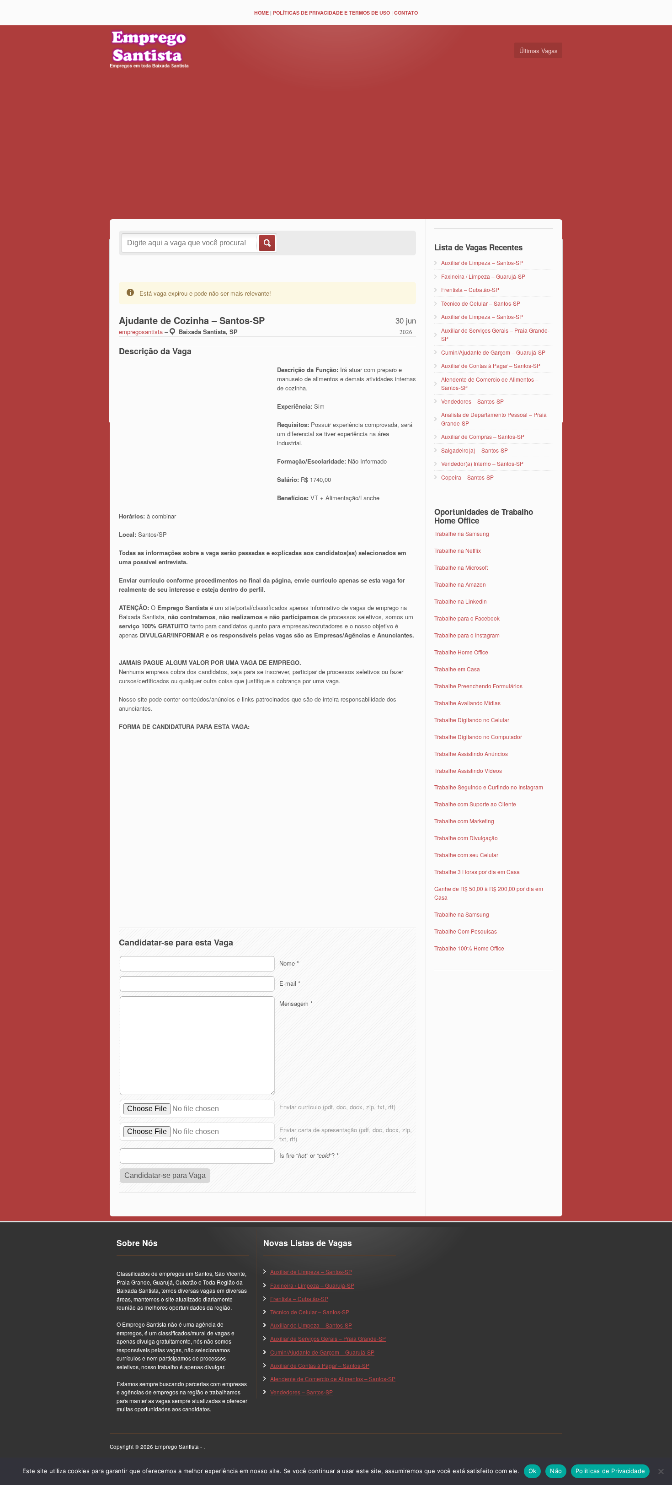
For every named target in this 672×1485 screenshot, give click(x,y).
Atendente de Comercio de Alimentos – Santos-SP (332, 1378)
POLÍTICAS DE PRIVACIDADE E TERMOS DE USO (331, 12)
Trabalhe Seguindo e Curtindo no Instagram (488, 787)
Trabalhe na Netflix (457, 550)
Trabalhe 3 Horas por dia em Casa (477, 871)
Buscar (266, 243)
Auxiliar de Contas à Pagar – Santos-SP (490, 365)
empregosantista (141, 331)
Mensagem (296, 1003)
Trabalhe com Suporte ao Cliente (475, 804)
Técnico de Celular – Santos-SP (480, 303)
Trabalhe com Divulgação (466, 838)
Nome (289, 963)
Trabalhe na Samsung (461, 533)
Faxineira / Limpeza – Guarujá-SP (483, 276)
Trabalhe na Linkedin (460, 601)
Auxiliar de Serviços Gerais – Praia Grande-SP (328, 1338)
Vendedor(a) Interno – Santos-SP (482, 463)
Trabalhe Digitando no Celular (471, 720)
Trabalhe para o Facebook (467, 618)
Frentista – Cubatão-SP (470, 289)
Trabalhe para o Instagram (467, 635)
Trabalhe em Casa (457, 669)
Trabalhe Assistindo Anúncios (471, 753)
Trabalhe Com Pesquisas (465, 931)
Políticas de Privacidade (610, 1470)
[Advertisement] (336, 146)
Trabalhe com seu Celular (466, 855)
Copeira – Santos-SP (467, 477)
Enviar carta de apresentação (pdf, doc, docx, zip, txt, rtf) (345, 1134)
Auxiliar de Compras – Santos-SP (482, 436)
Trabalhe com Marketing (464, 821)
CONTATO (406, 12)
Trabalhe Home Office (461, 652)
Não (556, 1470)
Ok (532, 1470)
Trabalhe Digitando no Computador (478, 736)
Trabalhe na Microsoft (461, 567)
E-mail (289, 983)
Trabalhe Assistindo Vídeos (468, 770)
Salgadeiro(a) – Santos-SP (474, 450)
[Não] (660, 1471)
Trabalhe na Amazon (460, 584)
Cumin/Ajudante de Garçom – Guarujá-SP (493, 352)
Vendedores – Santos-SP (472, 401)
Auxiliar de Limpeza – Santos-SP (482, 262)
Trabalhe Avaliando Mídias (467, 703)
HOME (261, 12)
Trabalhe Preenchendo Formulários (478, 686)
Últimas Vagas (538, 50)
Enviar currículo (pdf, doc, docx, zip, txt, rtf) (337, 1106)
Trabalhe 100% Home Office (469, 948)
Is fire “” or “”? (309, 1155)
